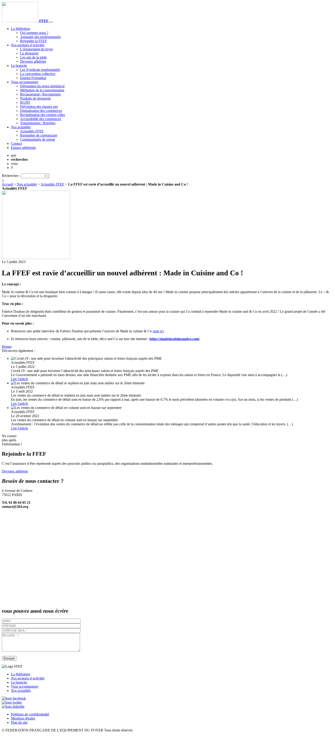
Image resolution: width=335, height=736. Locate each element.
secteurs (27, 45)
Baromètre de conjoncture (38, 135)
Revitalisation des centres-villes (42, 115)
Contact (16, 143)
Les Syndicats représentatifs (40, 70)
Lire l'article (19, 379)
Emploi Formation (33, 78)
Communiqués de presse (37, 139)
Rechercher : (11, 176)
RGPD (25, 102)
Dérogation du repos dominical (42, 86)
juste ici (158, 331)
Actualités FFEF (32, 131)
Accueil (7, 184)
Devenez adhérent (33, 61)
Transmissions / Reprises (37, 123)
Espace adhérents (23, 148)
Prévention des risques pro (39, 106)
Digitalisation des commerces (41, 111)
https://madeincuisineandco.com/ (174, 339)
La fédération (20, 29)
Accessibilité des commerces (40, 119)
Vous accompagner (24, 82)
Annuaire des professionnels (40, 37)
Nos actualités (27, 184)
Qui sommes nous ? (34, 33)
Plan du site (19, 722)
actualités (21, 127)
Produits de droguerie (35, 98)
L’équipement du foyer (36, 49)
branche (19, 65)
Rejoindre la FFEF (33, 41)
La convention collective (37, 74)
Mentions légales (23, 718)
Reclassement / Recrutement (40, 94)
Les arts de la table (33, 57)
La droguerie (29, 53)
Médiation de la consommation (42, 90)
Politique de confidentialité (30, 714)
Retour (7, 347)
